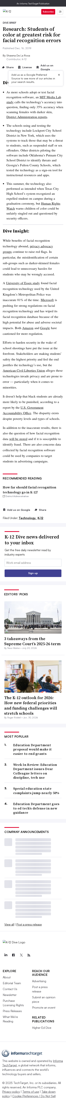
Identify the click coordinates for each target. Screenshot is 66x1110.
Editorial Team (12, 983)
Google (45, 328)
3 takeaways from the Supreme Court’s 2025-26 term (32, 641)
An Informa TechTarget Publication (33, 3)
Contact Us (10, 989)
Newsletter (9, 995)
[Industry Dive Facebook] (13, 955)
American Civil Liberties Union (24, 370)
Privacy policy (11, 1091)
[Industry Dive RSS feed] (29, 955)
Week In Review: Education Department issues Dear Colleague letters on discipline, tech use (35, 771)
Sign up (33, 573)
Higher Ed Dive (41, 1028)
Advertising (39, 981)
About (7, 977)
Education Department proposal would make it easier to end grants (32, 749)
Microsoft (47, 300)
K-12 (40, 518)
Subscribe (48, 11)
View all (9, 924)
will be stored (18, 439)
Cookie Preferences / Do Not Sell (34, 1096)
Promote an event (43, 1007)
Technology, (28, 518)
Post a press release (29, 924)
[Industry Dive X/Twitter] (21, 955)
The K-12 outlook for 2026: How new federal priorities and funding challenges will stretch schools (30, 705)
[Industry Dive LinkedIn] (6, 955)
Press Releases (12, 1011)
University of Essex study (23, 283)
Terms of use (30, 1091)
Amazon (27, 328)
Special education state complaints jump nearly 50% (36, 790)
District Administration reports (26, 117)
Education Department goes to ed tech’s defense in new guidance (36, 808)
